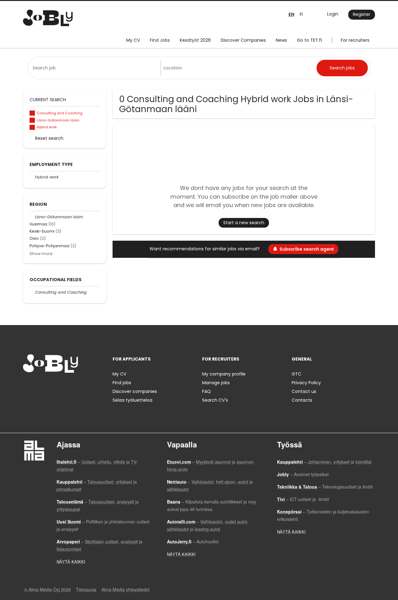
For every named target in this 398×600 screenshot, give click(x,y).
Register (361, 14)
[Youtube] (67, 386)
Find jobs (122, 383)
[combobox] (95, 68)
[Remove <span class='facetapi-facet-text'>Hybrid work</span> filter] (32, 127)
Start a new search (243, 223)
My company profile (224, 374)
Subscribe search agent (307, 249)
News (281, 40)
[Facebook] (27, 386)
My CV (133, 40)
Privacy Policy (306, 383)
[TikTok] (58, 386)
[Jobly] (48, 18)
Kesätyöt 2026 (195, 40)
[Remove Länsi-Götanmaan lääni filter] (32, 217)
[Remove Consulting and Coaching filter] (32, 292)
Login (332, 14)
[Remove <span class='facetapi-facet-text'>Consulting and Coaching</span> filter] (32, 113)
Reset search (49, 138)
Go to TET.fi (309, 40)
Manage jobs (216, 383)
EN (291, 14)
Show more (41, 253)
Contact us (304, 391)
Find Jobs (160, 40)
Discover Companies (243, 40)
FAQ (206, 391)
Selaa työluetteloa (132, 400)
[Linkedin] (48, 386)
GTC (296, 374)
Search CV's (215, 400)
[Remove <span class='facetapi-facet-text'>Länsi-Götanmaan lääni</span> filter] (32, 120)
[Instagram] (37, 386)
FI (301, 14)
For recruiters (355, 40)
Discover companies (135, 391)
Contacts (302, 400)
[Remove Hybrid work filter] (32, 177)
